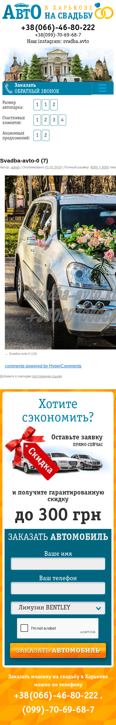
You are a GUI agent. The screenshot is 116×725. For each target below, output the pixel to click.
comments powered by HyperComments (43, 365)
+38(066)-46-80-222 (58, 28)
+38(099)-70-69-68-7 (58, 35)
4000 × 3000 (99, 167)
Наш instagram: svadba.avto (58, 41)
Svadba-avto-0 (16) (23, 353)
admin (15, 167)
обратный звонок (37, 88)
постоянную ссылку (47, 375)
